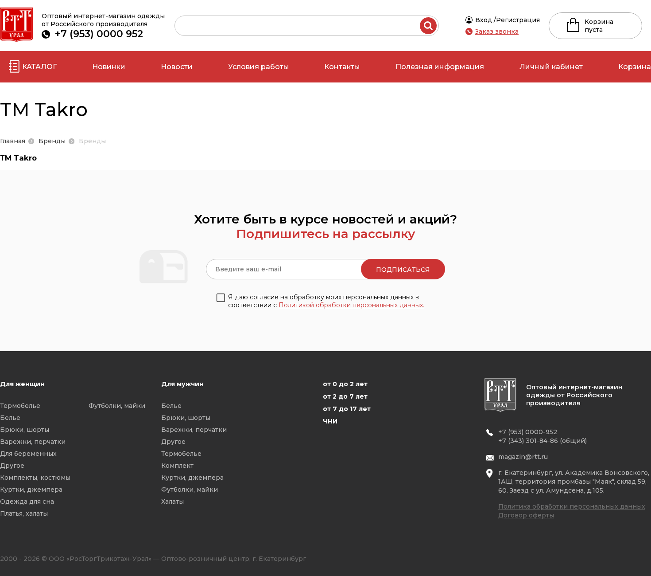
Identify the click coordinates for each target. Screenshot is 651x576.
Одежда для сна (27, 501)
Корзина (634, 67)
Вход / (485, 20)
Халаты (172, 501)
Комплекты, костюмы (35, 478)
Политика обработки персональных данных (571, 506)
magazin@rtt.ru (523, 457)
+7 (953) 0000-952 (527, 432)
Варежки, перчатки (33, 442)
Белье (10, 418)
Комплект (177, 466)
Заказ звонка (497, 31)
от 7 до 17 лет (347, 409)
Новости (177, 67)
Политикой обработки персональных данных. (351, 305)
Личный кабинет (551, 67)
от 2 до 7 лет (345, 396)
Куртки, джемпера (31, 490)
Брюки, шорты (24, 430)
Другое (12, 466)
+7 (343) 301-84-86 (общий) (542, 441)
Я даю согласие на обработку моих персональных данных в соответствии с (326, 301)
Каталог (39, 67)
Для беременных (28, 454)
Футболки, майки (117, 406)
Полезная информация (439, 67)
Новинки (108, 67)
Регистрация (518, 20)
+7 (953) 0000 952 (99, 34)
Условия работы (258, 67)
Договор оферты (526, 515)
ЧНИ (330, 421)
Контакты (342, 67)
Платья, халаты (24, 513)
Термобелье (20, 406)
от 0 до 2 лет (345, 384)
